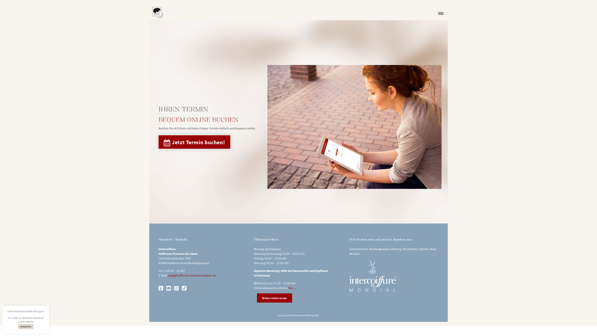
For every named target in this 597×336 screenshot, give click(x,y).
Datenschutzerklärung (302, 315)
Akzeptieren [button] (25, 326)
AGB (316, 315)
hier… (292, 288)
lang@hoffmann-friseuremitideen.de (192, 275)
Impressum (284, 315)
